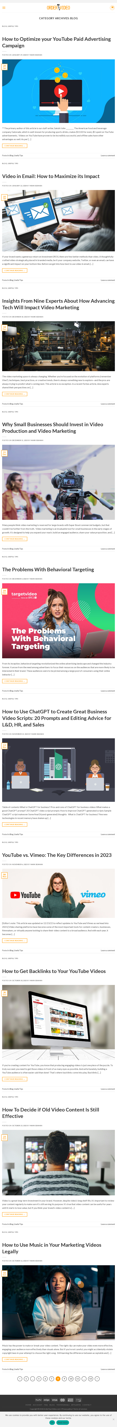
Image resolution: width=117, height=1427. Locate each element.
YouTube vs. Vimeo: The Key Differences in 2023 (57, 855)
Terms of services (80, 1409)
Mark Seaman (36, 55)
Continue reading (14, 146)
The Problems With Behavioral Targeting (48, 569)
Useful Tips (13, 26)
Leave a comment (108, 155)
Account (37, 1405)
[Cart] (112, 7)
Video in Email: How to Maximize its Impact (51, 176)
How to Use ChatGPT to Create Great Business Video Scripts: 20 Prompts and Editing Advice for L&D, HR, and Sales (56, 717)
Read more (63, 1422)
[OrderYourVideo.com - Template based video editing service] (58, 7)
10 (71, 1378)
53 (90, 1378)
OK (52, 1422)
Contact (86, 1405)
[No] (113, 1420)
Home (28, 1405)
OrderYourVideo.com (52, 1409)
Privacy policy (67, 1409)
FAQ (46, 1405)
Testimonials (63, 1405)
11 (77, 1378)
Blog (4, 26)
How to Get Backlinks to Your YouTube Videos (54, 971)
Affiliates (76, 1405)
